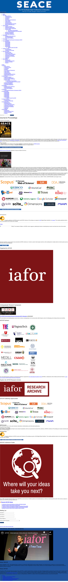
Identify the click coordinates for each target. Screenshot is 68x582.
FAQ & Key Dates (6, 51)
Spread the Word (8, 22)
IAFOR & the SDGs (8, 61)
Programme (5, 38)
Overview (4, 15)
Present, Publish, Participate (10, 28)
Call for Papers (5, 25)
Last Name (2, 516)
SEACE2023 (7, 44)
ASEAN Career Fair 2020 (12, 47)
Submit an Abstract (8, 26)
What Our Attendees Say (9, 24)
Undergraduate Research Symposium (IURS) (13, 39)
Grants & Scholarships (9, 32)
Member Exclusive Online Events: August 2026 (11, 505)
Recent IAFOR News (7, 502)
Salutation (2, 512)
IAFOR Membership (8, 87)
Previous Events (6, 40)
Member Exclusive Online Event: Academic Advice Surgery (13, 508)
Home (4, 14)
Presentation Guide (8, 53)
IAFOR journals (37, 143)
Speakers (7, 18)
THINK (1, 224)
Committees (7, 17)
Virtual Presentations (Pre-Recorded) (15, 31)
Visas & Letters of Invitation (10, 54)
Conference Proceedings (14, 140)
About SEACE (7, 66)
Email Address (2, 518)
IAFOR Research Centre (9, 60)
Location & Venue (6, 48)
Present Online (8, 29)
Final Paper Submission (9, 34)
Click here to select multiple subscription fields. (6, 526)
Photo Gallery (7, 20)
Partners (6, 62)
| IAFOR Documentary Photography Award (10, 578)
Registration (5, 35)
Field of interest (3, 520)
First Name (2, 514)
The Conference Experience (10, 19)
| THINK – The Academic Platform (8, 576)
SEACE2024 (7, 43)
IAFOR (3, 575)
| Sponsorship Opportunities (7, 580)
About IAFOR (4, 109)
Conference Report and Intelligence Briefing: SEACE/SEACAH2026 (15, 507)
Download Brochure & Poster (10, 23)
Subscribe (6, 108)
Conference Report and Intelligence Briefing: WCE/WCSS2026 (14, 504)
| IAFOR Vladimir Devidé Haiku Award (9, 579)
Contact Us (7, 57)
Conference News (7, 67)
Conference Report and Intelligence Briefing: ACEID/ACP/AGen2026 (15, 506)
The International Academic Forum (35, 376)
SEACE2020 (7, 46)
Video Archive (7, 21)
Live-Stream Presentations (13, 30)
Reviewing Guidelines (9, 33)
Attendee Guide (8, 52)
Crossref (53, 220)
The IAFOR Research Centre (11, 572)
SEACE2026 (7, 41)
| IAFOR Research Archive (7, 577)
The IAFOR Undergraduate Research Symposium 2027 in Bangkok (13, 316)
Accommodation (8, 49)
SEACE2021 (7, 45)
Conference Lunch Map (9, 50)
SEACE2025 (7, 42)
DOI (40, 220)
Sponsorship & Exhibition (10, 56)
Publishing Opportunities (10, 27)
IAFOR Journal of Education (5, 150)
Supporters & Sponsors (9, 55)
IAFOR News (7, 59)
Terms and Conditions (8, 88)
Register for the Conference (10, 36)
